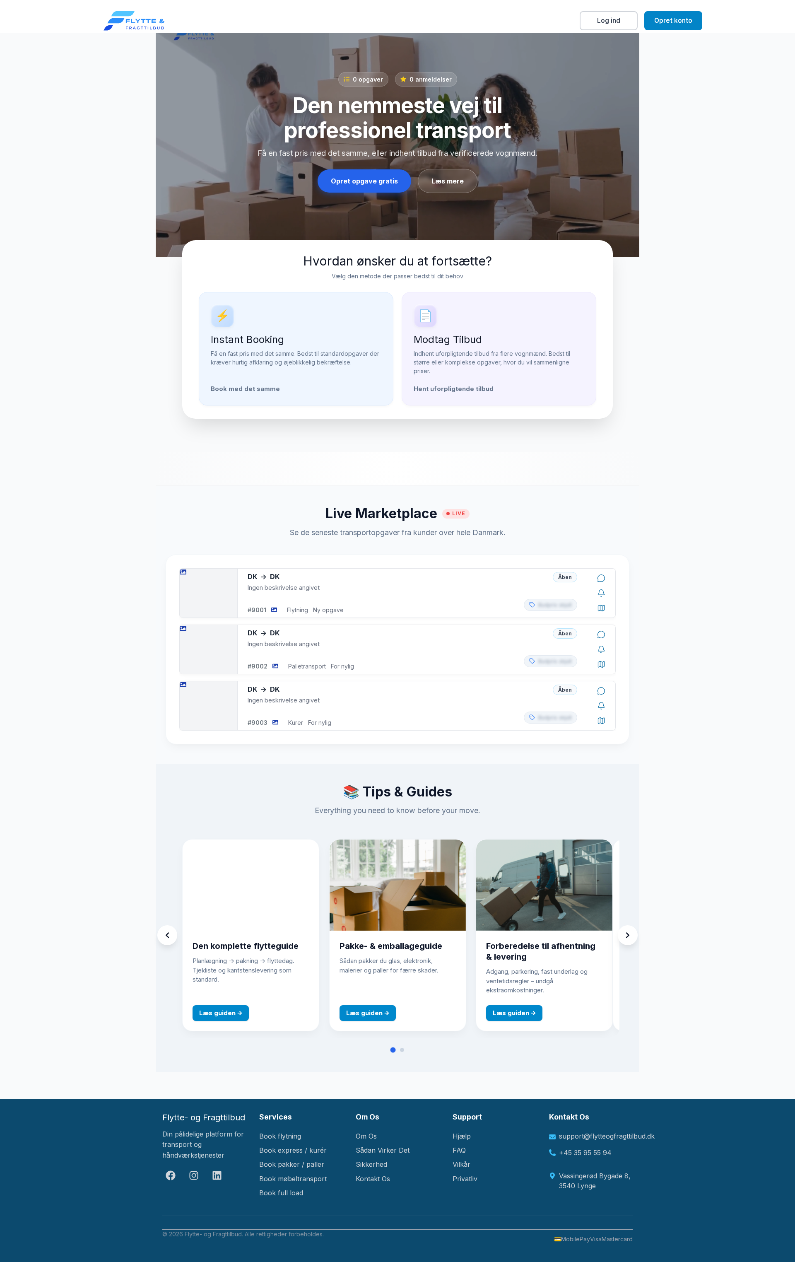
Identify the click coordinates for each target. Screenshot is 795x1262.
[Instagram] (194, 1175)
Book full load (281, 1193)
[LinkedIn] (217, 1175)
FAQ (459, 1150)
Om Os (366, 1136)
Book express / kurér (293, 1150)
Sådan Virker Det (383, 1150)
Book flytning (280, 1136)
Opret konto (673, 20)
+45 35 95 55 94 (585, 1153)
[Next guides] (628, 935)
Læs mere (447, 181)
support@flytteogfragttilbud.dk (596, 1136)
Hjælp (462, 1136)
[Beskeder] (601, 578)
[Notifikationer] (601, 593)
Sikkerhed (371, 1164)
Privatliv (465, 1179)
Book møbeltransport (293, 1179)
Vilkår (461, 1164)
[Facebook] (171, 1175)
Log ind (608, 20)
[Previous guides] (167, 935)
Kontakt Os (373, 1179)
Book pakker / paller (291, 1164)
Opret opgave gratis (364, 181)
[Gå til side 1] (393, 1050)
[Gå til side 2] (402, 1050)
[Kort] (601, 608)
